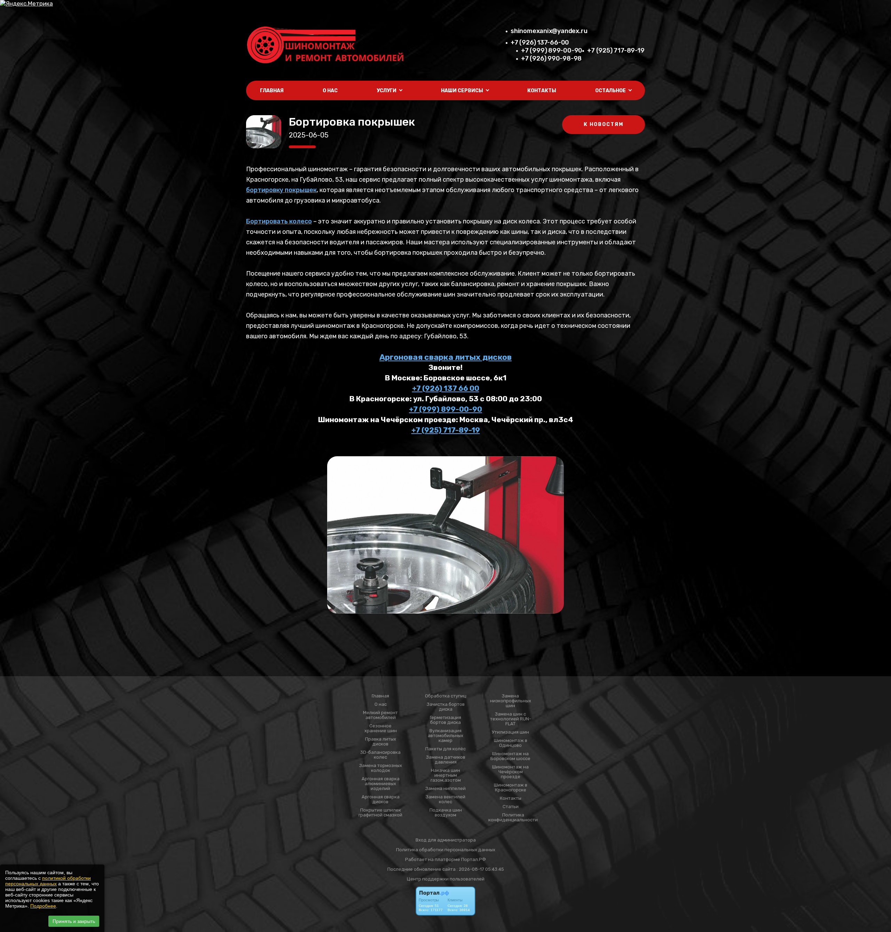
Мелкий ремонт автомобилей (380, 715)
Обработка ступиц (445, 696)
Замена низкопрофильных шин (510, 701)
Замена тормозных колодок (380, 768)
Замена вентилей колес (445, 799)
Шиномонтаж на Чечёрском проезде (510, 772)
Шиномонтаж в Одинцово (510, 743)
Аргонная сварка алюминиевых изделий (381, 783)
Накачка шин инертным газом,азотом (446, 775)
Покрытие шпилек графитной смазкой (380, 813)
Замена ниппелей (445, 788)
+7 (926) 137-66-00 (540, 42)
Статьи (511, 806)
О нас (330, 91)
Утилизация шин (510, 732)
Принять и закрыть (74, 921)
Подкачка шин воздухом (445, 813)
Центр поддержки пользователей (445, 879)
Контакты (541, 91)
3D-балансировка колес (380, 755)
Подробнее (43, 906)
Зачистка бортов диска (446, 707)
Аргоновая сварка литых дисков (445, 357)
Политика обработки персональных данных (445, 849)
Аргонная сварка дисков (381, 799)
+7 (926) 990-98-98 (551, 58)
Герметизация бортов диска (445, 720)
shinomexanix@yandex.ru (549, 31)
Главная (272, 91)
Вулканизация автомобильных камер (445, 735)
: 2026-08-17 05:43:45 (480, 869)
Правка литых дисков (380, 742)
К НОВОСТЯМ (603, 124)
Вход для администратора (446, 840)
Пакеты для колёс (445, 749)
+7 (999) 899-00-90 (551, 50)
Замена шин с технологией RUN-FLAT (510, 719)
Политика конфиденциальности (513, 817)
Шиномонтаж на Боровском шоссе (510, 756)
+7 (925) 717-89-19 (615, 50)
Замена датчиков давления (445, 760)
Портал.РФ (473, 859)
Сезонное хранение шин (380, 728)
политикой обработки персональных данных (48, 880)
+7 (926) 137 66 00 (445, 388)
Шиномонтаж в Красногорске (510, 787)
